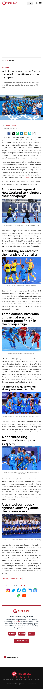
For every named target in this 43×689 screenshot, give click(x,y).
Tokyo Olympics (16, 578)
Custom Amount (21, 641)
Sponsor (17, 622)
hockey (26, 177)
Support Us (28, 680)
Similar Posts (12, 657)
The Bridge (25, 586)
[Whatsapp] (17, 133)
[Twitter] (13, 133)
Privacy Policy (8, 680)
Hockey (5, 67)
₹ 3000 (22, 633)
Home (4, 60)
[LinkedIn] (21, 133)
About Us (18, 680)
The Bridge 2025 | (13, 684)
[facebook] (9, 133)
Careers (37, 680)
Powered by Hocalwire (28, 684)
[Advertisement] (21, 33)
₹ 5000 (12, 633)
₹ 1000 (31, 633)
